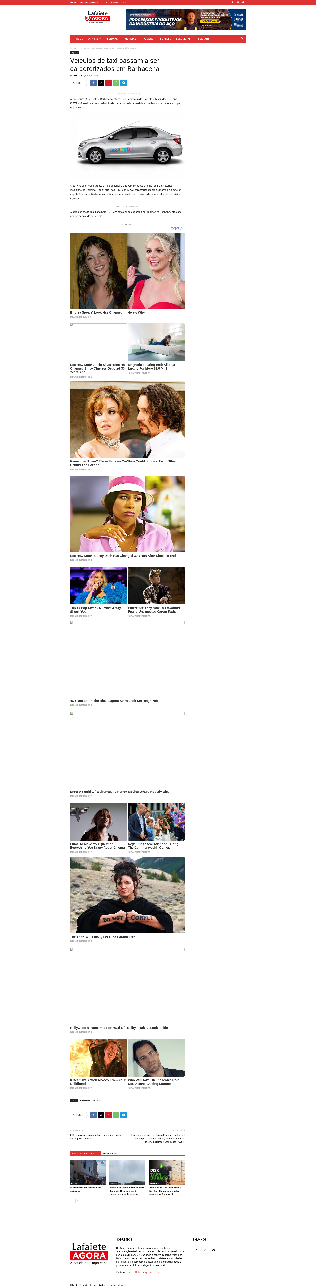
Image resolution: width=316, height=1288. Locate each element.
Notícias (130, 38)
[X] (101, 83)
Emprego (165, 38)
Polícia (148, 38)
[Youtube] (243, 2)
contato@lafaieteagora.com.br (142, 1272)
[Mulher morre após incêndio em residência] (88, 1172)
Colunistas (183, 38)
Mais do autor (110, 1153)
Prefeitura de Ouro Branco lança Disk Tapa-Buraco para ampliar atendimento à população (165, 1190)
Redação (78, 75)
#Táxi (95, 1101)
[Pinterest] (108, 83)
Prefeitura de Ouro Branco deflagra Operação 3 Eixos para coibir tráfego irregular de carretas (126, 1190)
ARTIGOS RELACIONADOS (85, 1153)
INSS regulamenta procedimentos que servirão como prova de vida (95, 1137)
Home (79, 38)
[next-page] (77, 1201)
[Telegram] (123, 83)
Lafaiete (93, 38)
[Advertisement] (219, 71)
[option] (186, 19)
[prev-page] (72, 1201)
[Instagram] (238, 2)
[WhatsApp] (116, 83)
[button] (242, 39)
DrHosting (121, 1285)
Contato (203, 38)
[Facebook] (232, 2)
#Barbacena (85, 1101)
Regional (112, 38)
